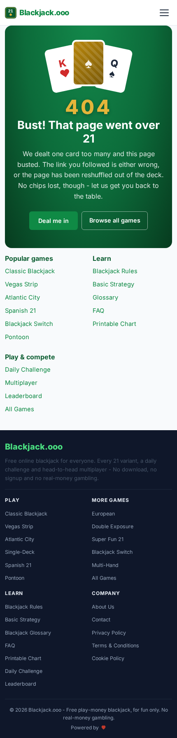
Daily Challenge (28, 369)
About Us (103, 607)
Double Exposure (112, 526)
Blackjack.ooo (44, 12)
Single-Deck (20, 552)
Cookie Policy (108, 658)
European (103, 514)
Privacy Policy (109, 633)
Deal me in (53, 220)
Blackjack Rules (115, 271)
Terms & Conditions (115, 645)
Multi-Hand (105, 565)
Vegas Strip (21, 284)
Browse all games (114, 220)
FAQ (98, 310)
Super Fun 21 (107, 539)
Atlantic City (22, 297)
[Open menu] (164, 13)
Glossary (105, 297)
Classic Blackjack (30, 271)
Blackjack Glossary (28, 633)
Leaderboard (23, 396)
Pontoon (17, 337)
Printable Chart (114, 324)
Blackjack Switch (29, 324)
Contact (101, 619)
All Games (19, 409)
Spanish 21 (20, 310)
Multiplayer (21, 383)
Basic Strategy (113, 284)
